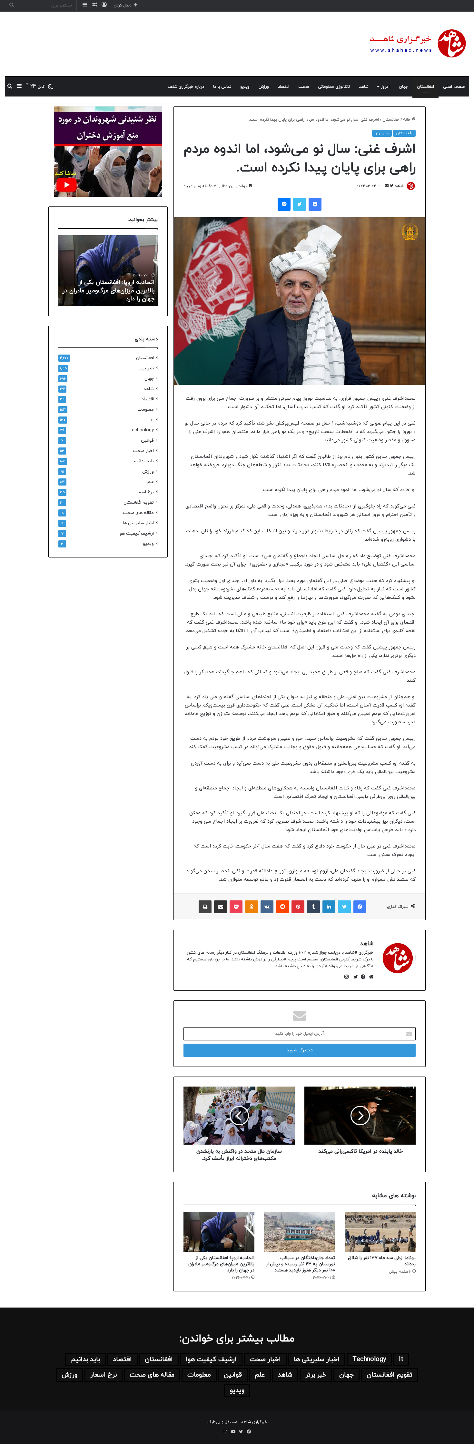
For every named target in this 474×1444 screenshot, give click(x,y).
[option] (108, 270)
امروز (385, 87)
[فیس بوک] (362, 977)
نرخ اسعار (145, 492)
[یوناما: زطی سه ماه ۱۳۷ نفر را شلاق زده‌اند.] (380, 1232)
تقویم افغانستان (138, 502)
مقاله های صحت (138, 513)
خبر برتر (382, 133)
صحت (303, 87)
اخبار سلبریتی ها (138, 523)
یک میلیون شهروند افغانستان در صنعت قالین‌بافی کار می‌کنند (113, 295)
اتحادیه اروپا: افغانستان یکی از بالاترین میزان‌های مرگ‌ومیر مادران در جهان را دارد (221, 1264)
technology (142, 430)
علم (150, 482)
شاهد (364, 87)
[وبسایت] (369, 977)
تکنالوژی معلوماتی (334, 87)
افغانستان (425, 87)
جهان (403, 87)
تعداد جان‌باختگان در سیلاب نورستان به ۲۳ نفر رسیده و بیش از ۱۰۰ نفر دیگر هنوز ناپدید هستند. (300, 1264)
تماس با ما (222, 87)
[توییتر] (354, 977)
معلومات (145, 409)
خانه (407, 120)
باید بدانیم (143, 461)
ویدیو (245, 87)
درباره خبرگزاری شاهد (186, 87)
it (152, 420)
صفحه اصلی (454, 87)
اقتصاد (283, 87)
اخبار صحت (143, 451)
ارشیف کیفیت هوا (136, 533)
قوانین (147, 440)
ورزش (264, 87)
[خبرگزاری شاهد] (416, 44)
